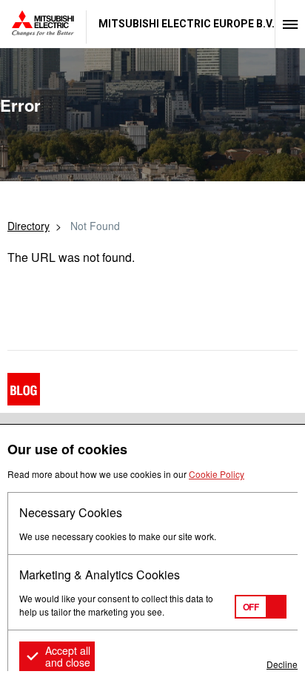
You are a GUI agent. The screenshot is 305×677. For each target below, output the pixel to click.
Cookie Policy (216, 474)
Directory (28, 225)
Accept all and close (67, 656)
